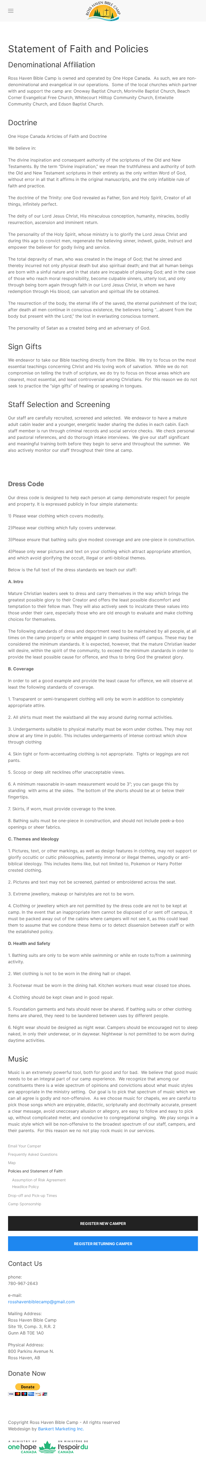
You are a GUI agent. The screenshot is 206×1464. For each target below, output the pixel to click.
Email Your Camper (24, 1146)
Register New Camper (103, 1223)
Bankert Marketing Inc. (61, 1428)
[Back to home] (103, 11)
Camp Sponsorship (24, 1204)
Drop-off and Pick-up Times (32, 1195)
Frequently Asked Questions (32, 1154)
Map (12, 1162)
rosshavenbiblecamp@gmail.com (41, 1301)
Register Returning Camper (103, 1243)
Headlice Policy (25, 1186)
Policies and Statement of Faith (35, 1171)
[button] (10, 11)
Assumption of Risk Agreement (39, 1180)
